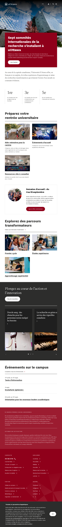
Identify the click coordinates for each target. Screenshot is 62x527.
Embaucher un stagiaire (13, 467)
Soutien (10, 473)
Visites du (10, 485)
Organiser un (12, 496)
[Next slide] (56, 355)
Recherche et (39, 473)
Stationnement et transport (15, 488)
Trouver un (10, 464)
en (43, 3)
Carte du (10, 491)
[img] (11, 4)
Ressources (11, 470)
